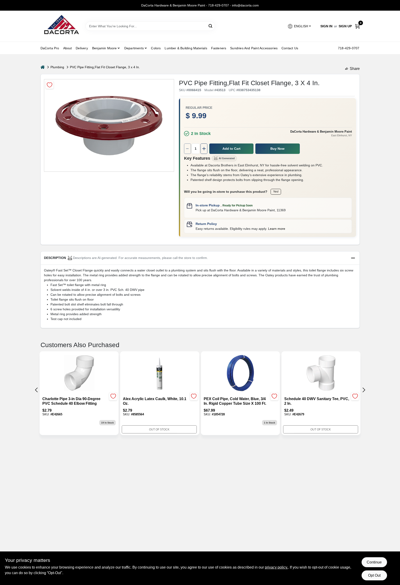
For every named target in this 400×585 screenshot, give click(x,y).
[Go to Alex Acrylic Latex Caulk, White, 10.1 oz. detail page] (159, 373)
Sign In (326, 26)
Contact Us (289, 48)
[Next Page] (363, 390)
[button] (299, 26)
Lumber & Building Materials (186, 48)
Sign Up (345, 26)
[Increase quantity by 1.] (203, 148)
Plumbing (57, 67)
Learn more (276, 228)
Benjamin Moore (104, 48)
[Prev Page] (36, 390)
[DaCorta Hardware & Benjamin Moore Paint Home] (61, 26)
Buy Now (277, 148)
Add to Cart (231, 148)
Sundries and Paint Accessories (254, 48)
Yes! (275, 191)
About (67, 48)
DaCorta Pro (50, 48)
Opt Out (374, 575)
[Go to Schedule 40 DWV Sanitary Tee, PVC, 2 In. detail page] (321, 373)
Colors (156, 48)
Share (355, 69)
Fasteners (218, 48)
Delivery (82, 48)
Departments (134, 48)
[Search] (210, 26)
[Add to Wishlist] (50, 85)
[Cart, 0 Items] (357, 26)
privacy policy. (276, 567)
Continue (374, 562)
